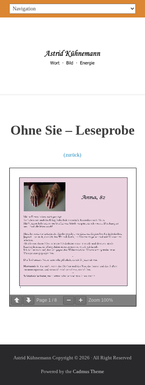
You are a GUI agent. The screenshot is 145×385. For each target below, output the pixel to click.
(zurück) (72, 155)
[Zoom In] (80, 300)
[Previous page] (16, 300)
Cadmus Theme (88, 371)
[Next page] (28, 300)
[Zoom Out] (68, 300)
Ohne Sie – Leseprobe (72, 130)
